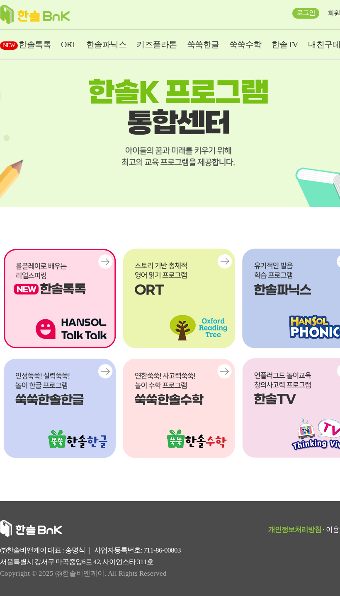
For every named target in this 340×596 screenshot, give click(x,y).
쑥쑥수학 (245, 44)
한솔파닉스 (106, 44)
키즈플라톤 (156, 44)
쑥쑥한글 (203, 44)
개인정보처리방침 (294, 529)
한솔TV (285, 44)
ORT (68, 44)
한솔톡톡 (27, 44)
